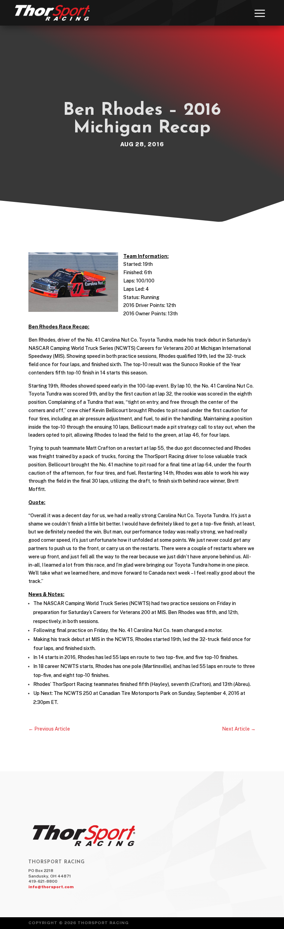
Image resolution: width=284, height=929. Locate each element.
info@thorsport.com (51, 886)
